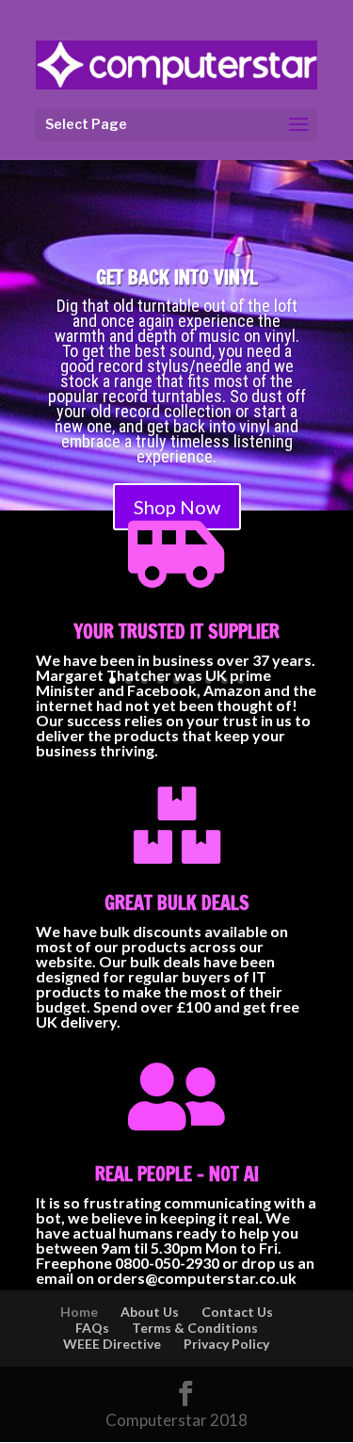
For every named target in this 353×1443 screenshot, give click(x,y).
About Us (149, 1312)
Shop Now (177, 506)
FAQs (92, 1328)
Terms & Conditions (195, 1328)
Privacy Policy (226, 1344)
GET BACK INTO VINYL (177, 277)
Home (79, 1312)
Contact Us (237, 1312)
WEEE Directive (112, 1344)
